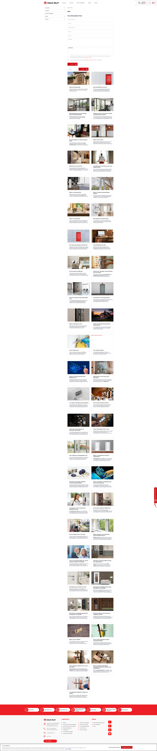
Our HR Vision (83, 728)
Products (71, 2)
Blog (94, 726)
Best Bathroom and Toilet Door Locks (77, 587)
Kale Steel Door (48, 709)
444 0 (143, 3)
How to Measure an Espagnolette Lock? (78, 455)
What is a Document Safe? (75, 192)
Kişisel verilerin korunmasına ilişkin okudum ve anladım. (86, 60)
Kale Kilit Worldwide (67, 728)
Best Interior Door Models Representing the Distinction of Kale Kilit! (102, 587)
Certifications (66, 729)
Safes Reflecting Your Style (99, 245)
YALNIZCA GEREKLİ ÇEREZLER (114, 747)
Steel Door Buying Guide (74, 87)
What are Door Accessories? (75, 166)
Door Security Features (98, 350)
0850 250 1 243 (54, 729)
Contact (95, 2)
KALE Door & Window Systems (111, 710)
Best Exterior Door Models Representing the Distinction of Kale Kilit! (78, 614)
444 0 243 (49, 729)
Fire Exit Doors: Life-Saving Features (101, 297)
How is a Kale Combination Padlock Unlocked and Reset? (101, 640)
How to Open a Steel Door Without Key (101, 508)
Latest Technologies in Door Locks (101, 429)
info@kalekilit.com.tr (51, 732)
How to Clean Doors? (74, 350)
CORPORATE (65, 719)
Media (89, 2)
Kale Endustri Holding (67, 733)
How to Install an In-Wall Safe (76, 271)
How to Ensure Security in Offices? (101, 402)
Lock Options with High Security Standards (78, 402)
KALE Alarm (93, 709)
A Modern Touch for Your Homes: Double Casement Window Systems (102, 114)
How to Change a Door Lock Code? (77, 534)
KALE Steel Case (64, 709)
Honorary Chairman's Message (69, 724)
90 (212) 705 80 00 (50, 728)
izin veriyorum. (86, 57)
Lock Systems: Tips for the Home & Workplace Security (77, 508)
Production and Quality (68, 731)
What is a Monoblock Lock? (75, 324)
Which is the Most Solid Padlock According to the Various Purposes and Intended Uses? (102, 667)
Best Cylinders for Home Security (100, 218)
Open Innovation (83, 729)
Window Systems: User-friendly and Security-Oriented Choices (101, 535)
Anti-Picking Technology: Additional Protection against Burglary (77, 482)
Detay (90, 57)
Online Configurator (81, 2)
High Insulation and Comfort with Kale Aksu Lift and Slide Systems (77, 114)
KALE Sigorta (125, 709)
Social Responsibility (84, 726)
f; (109, 722)
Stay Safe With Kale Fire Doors (100, 87)
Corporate (64, 2)
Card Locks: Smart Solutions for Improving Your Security (76, 430)
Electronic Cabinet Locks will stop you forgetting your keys (101, 614)
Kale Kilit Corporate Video (99, 722)
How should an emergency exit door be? (78, 245)
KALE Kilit (31, 709)
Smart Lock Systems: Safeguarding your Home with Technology (102, 482)
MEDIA (94, 719)
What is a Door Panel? (98, 139)
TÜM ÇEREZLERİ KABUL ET (127, 747)
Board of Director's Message (69, 726)
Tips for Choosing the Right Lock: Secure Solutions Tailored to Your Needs (78, 561)
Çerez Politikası (68, 748)
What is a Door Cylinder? (74, 639)
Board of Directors (84, 724)
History (64, 722)
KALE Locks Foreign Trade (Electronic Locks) (80, 710)
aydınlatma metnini (89, 60)
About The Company (84, 722)
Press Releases (97, 724)
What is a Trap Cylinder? (74, 218)
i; (109, 726)
